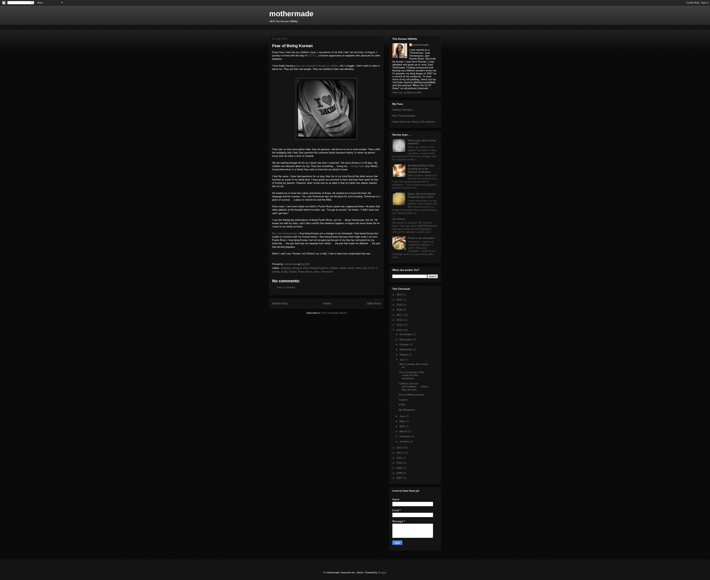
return (316, 271)
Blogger (382, 572)
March (404, 431)
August (404, 354)
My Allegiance (407, 409)
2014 (399, 330)
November (406, 339)
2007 (399, 477)
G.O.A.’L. (373, 268)
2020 (399, 304)
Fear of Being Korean (411, 394)
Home (327, 303)
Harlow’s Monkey (402, 109)
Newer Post (280, 303)
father (358, 268)
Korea (284, 271)
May (402, 421)
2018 (399, 309)
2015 (399, 324)
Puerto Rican (305, 271)
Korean (293, 271)
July (402, 359)
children (334, 268)
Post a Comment (286, 287)
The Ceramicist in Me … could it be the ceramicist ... (413, 375)
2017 (399, 314)
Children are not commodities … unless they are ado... (413, 386)
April (402, 426)
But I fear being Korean (284, 233)
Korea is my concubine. (421, 237)
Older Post (374, 303)
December (406, 334)
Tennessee (327, 271)
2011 (399, 457)
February (405, 436)
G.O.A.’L (312, 55)
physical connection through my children (317, 65)
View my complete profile (407, 92)
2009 (399, 467)
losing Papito (357, 166)
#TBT (402, 404)
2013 (399, 447)
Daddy (342, 268)
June (403, 416)
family (351, 268)
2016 (399, 319)
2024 (399, 294)
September (406, 349)
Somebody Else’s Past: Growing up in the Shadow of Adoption (421, 168)
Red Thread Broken (403, 115)
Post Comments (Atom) (333, 313)
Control (403, 399)
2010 (399, 462)
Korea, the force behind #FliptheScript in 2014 (421, 195)
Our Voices (398, 218)
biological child (300, 268)
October (405, 344)
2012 (399, 452)
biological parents (319, 268)
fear (365, 268)
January (405, 441)
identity (276, 271)
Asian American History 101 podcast (413, 121)
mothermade (291, 14)
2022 (399, 299)
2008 (399, 472)
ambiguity (286, 268)
